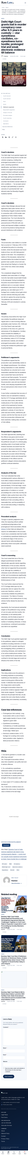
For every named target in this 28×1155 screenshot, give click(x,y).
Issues (4, 104)
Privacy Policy (5, 1138)
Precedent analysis (7, 115)
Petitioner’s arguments (8, 107)
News (7, 7)
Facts (4, 101)
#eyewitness (5, 870)
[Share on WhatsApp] (9, 137)
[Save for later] (15, 137)
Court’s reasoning (7, 118)
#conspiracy (17, 863)
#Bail (10, 863)
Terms (3, 1141)
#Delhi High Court (6, 867)
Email (5, 1054)
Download (6, 845)
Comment (6, 1027)
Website (5, 1061)
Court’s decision (7, 96)
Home (3, 7)
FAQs (3, 129)
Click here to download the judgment (11, 841)
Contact (3, 1136)
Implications (6, 123)
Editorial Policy (5, 1133)
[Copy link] (12, 137)
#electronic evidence (17, 867)
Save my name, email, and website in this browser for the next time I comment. (15, 1070)
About (3, 1131)
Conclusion (5, 121)
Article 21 (4, 529)
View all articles (16, 883)
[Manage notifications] (24, 1152)
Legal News (4, 1114)
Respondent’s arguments (9, 109)
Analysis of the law (7, 112)
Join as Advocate (6, 1123)
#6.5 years (4, 863)
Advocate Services (6, 1125)
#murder (12, 870)
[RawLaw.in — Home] (14, 1093)
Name (5, 1048)
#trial (18, 870)
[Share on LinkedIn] (5, 137)
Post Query (4, 1117)
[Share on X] (2, 137)
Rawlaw (6, 56)
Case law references (7, 126)
